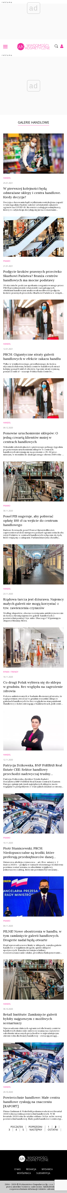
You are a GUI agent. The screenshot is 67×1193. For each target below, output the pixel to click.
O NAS (17, 1169)
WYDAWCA (47, 1169)
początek (17, 1126)
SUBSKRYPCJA (43, 1173)
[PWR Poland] (33, 1158)
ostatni (53, 1129)
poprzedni (35, 1126)
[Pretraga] (56, 46)
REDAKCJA (31, 1169)
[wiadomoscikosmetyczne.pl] (33, 46)
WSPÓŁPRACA (24, 1173)
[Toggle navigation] (5, 46)
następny (35, 1129)
